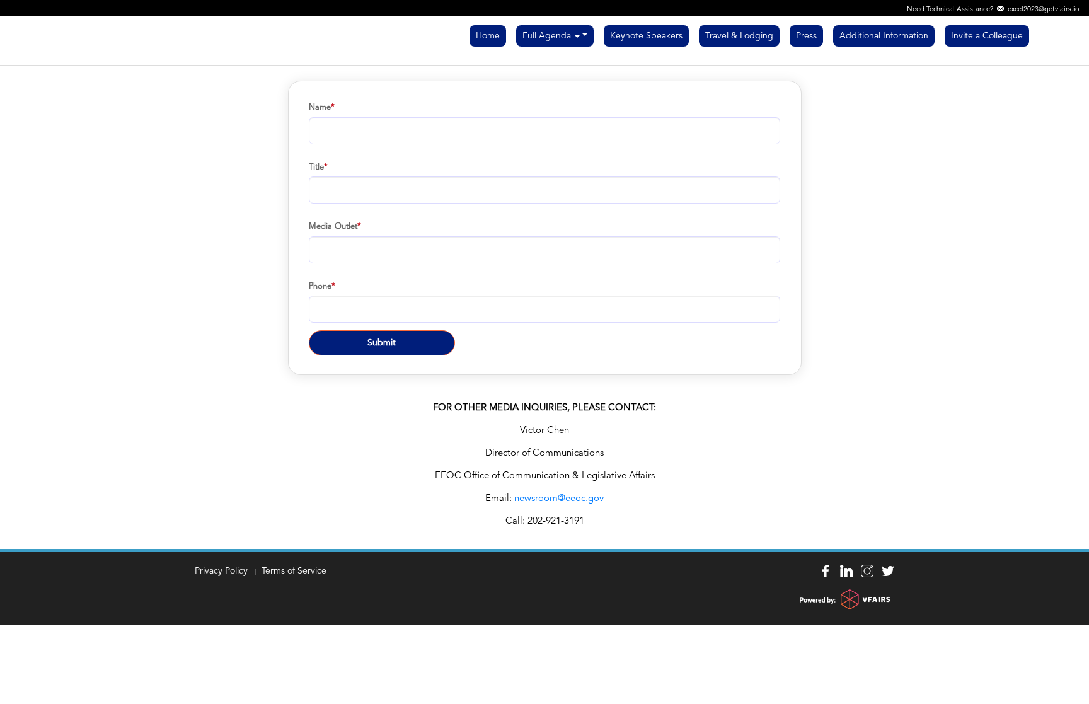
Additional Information (883, 36)
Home (488, 36)
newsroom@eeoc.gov (559, 499)
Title (316, 167)
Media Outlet (333, 226)
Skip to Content (31, 7)
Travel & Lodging (739, 36)
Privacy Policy (221, 571)
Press (806, 36)
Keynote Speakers (646, 36)
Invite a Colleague (987, 36)
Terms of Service (294, 571)
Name (320, 107)
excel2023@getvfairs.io (1042, 9)
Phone (320, 286)
